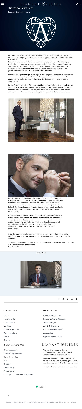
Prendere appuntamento (52, 315)
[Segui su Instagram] (63, 299)
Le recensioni (48, 333)
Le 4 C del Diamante (51, 326)
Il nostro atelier (10, 319)
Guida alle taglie (49, 322)
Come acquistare (10, 350)
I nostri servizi (9, 322)
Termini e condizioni (11, 357)
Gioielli (6, 337)
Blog (5, 360)
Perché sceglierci (10, 333)
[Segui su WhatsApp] (72, 299)
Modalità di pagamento (13, 353)
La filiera (7, 326)
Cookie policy (9, 367)
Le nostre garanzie (11, 329)
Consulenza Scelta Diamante (54, 319)
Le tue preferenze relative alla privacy (18, 374)
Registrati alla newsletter (52, 337)
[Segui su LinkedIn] (67, 299)
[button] (3, 4)
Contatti (7, 364)
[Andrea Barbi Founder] (41, 288)
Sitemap (7, 340)
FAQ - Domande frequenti (53, 329)
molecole (73, 402)
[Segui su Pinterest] (76, 299)
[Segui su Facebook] (58, 299)
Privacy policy (9, 371)
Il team (6, 315)
